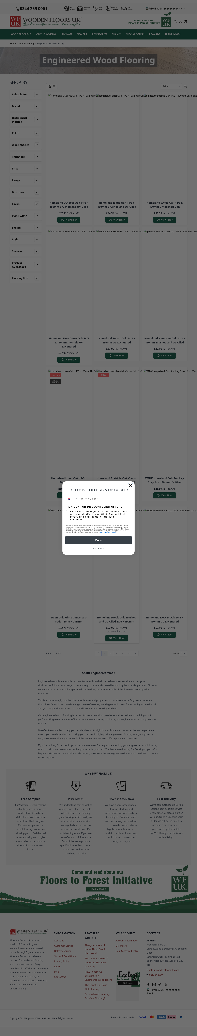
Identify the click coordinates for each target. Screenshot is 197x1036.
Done (98, 540)
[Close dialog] (130, 485)
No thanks (98, 548)
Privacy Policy (104, 533)
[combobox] (71, 499)
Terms (114, 533)
